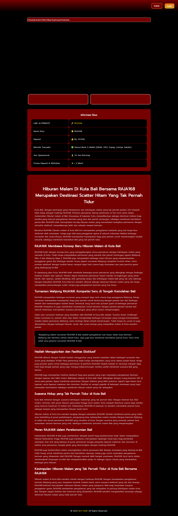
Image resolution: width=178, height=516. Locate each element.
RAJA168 (78, 123)
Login (169, 6)
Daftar (157, 6)
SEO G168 (82, 510)
